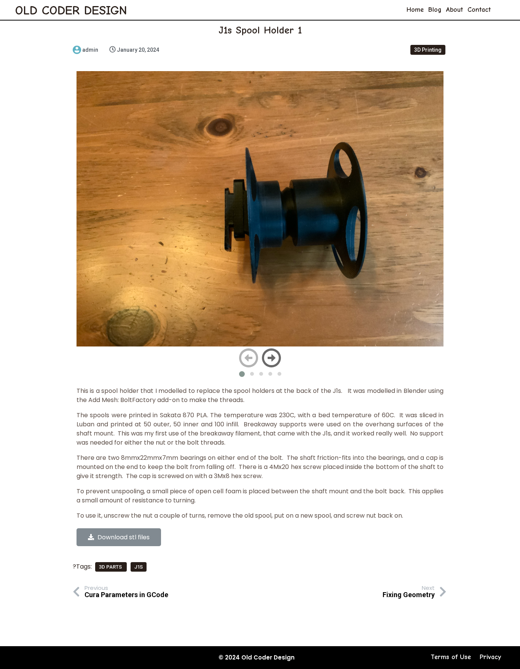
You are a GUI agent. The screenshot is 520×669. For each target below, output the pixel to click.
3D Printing (428, 50)
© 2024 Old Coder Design (257, 657)
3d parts (111, 567)
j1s (138, 567)
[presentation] (248, 357)
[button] (241, 374)
